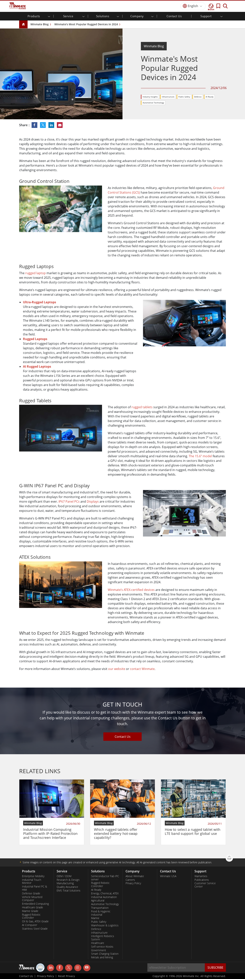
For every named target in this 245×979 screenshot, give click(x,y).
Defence (198, 96)
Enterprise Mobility (33, 876)
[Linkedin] (50, 968)
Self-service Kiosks (102, 946)
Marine (95, 918)
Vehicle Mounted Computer (32, 898)
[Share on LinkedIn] (51, 125)
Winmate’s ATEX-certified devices (131, 590)
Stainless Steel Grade (35, 928)
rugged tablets (142, 407)
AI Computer (29, 925)
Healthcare (97, 943)
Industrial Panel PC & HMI (34, 888)
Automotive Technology (153, 102)
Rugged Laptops (35, 339)
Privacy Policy (133, 883)
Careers (130, 880)
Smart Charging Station (104, 953)
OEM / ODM (64, 876)
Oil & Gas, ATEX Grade (35, 921)
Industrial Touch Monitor (31, 881)
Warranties (200, 876)
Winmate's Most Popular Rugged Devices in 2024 (86, 24)
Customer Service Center (205, 885)
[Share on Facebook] (35, 125)
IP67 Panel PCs (69, 501)
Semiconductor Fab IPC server (105, 877)
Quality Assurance (67, 887)
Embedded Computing (35, 903)
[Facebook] (59, 968)
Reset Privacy (66, 976)
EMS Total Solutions (68, 890)
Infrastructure (168, 96)
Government (98, 950)
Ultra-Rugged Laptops (39, 302)
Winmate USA (168, 876)
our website (116, 669)
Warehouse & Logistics (104, 925)
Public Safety (184, 96)
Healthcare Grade (32, 907)
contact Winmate (142, 669)
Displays (93, 501)
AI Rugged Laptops (37, 366)
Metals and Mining (102, 957)
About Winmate (135, 876)
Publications (201, 880)
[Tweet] (43, 125)
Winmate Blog (39, 24)
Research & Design (68, 880)
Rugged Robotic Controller (31, 916)
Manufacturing (65, 883)
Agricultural (97, 900)
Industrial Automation (104, 897)
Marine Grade (30, 911)
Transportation (100, 907)
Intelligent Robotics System (102, 937)
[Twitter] (68, 967)
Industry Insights (150, 96)
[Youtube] (86, 968)
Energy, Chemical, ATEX (105, 893)
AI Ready (209, 96)
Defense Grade (31, 893)
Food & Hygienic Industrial (100, 913)
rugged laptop (35, 273)
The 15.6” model (200, 456)
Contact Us (174, 16)
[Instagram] (77, 967)
